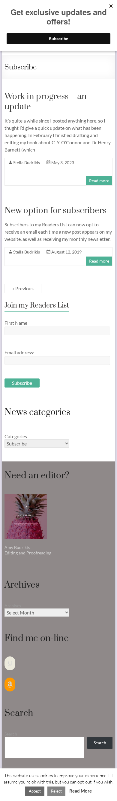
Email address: (19, 352)
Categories (15, 436)
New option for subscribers (55, 210)
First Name (15, 323)
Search (10, 733)
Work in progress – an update (45, 101)
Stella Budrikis (26, 162)
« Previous (23, 288)
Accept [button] (35, 791)
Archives (12, 605)
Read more (99, 180)
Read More (80, 790)
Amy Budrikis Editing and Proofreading (27, 550)
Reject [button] (56, 791)
